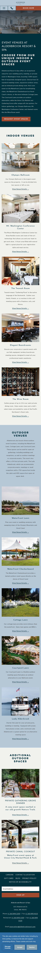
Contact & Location (25, 875)
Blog (18, 878)
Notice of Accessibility (20, 882)
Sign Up (20, 895)
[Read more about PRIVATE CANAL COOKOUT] (20, 834)
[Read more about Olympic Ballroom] (20, 157)
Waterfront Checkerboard (20, 569)
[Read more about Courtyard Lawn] (20, 650)
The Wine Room (21, 399)
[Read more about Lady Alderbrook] (20, 701)
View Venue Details (19, 189)
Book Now (28, 8)
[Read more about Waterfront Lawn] (20, 500)
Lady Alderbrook (20, 719)
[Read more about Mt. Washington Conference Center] (20, 208)
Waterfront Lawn (20, 518)
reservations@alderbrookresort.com (22, 926)
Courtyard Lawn (20, 668)
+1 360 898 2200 (14, 914)
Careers (9, 875)
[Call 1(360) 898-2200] (12, 8)
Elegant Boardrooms (20, 345)
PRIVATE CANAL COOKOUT (20, 852)
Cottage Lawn (20, 620)
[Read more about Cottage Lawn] (20, 602)
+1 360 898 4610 (31, 914)
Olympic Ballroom (20, 175)
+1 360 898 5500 (18, 918)
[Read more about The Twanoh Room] (20, 271)
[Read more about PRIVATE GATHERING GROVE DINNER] (20, 783)
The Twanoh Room (20, 288)
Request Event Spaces (16, 119)
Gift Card (8, 878)
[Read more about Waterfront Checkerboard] (20, 551)
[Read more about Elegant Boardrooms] (20, 328)
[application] (20, 942)
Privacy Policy (29, 878)
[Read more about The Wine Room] (20, 381)
